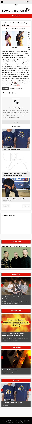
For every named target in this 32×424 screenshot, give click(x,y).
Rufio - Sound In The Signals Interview (14, 246)
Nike (15, 83)
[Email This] (18, 28)
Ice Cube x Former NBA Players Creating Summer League (14, 199)
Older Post (26, 206)
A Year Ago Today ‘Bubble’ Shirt (11, 149)
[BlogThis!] (19, 28)
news (16, 88)
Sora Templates (19, 422)
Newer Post (6, 206)
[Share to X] (21, 28)
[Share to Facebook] (22, 28)
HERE (17, 85)
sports (20, 88)
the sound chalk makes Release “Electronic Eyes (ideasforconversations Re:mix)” (15, 174)
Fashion (12, 88)
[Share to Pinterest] (24, 28)
